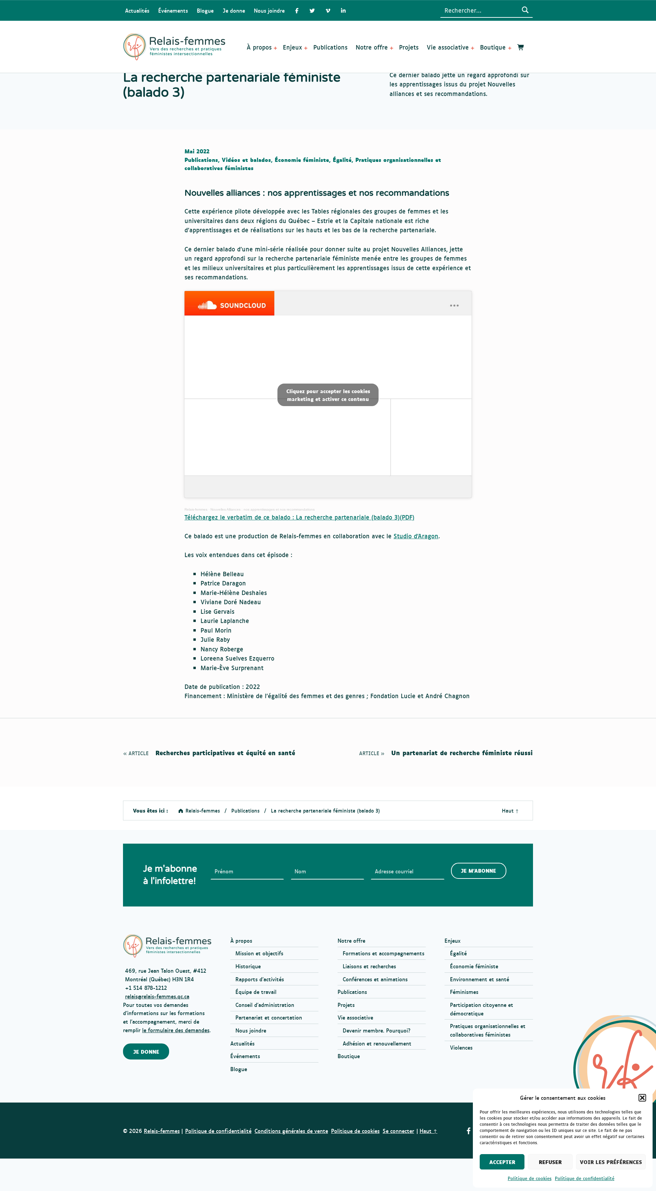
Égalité (342, 159)
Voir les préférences (611, 1162)
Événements (173, 10)
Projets (409, 47)
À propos (259, 47)
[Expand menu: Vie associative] (472, 48)
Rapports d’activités (259, 978)
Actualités (137, 10)
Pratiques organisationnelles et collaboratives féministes (487, 1030)
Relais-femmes (195, 509)
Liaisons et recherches (369, 965)
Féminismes (464, 991)
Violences (461, 1047)
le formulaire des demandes (175, 1029)
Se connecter (398, 1130)
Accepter (502, 1162)
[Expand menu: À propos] (275, 48)
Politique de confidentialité (584, 1178)
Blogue (205, 10)
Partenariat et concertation (268, 1017)
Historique (248, 965)
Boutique (493, 47)
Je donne (234, 10)
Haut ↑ (510, 810)
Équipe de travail (255, 991)
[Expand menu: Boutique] (509, 48)
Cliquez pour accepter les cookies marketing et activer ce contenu (328, 395)
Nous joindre (269, 10)
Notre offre (372, 47)
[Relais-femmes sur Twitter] (312, 10)
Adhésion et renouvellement (377, 1043)
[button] (642, 1097)
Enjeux (292, 47)
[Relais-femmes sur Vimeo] (328, 10)
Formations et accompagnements (383, 952)
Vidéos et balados (246, 159)
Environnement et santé (479, 978)
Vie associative (448, 47)
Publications (330, 47)
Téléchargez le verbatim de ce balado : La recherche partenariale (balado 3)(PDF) (299, 517)
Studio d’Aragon (416, 535)
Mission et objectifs (259, 952)
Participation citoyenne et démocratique (481, 1008)
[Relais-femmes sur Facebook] (296, 10)
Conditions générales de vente (291, 1130)
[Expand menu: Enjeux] (306, 48)
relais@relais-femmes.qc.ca (157, 996)
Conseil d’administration (264, 1004)
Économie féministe (302, 159)
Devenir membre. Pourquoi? (376, 1030)
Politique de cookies (529, 1178)
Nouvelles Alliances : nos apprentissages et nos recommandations (262, 509)
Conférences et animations (375, 978)
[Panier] (521, 47)
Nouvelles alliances (222, 193)
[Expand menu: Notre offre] (391, 48)
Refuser (550, 1162)
